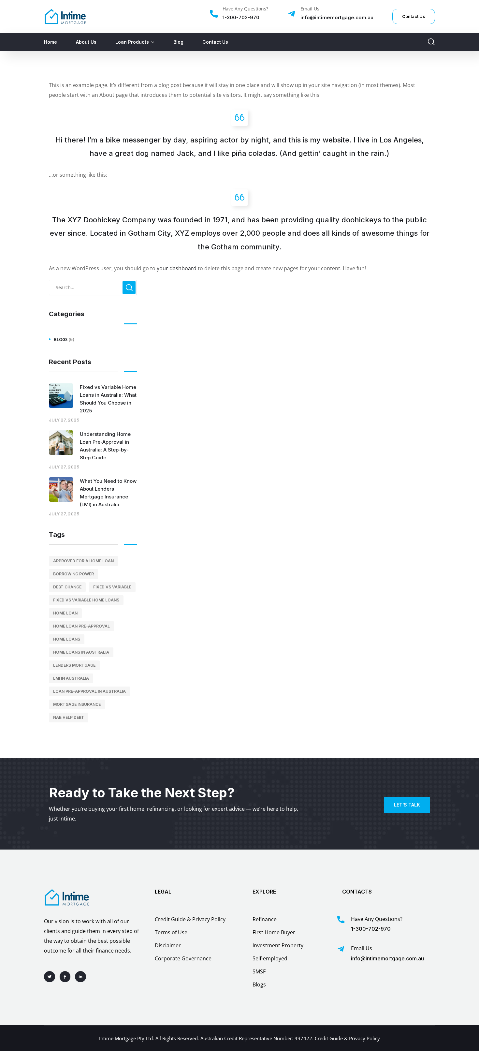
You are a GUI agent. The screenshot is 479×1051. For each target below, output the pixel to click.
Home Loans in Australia (81, 652)
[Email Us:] (292, 14)
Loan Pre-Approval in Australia (89, 691)
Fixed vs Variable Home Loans (86, 600)
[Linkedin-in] (80, 976)
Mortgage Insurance (77, 704)
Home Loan (65, 613)
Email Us (361, 948)
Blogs (60, 339)
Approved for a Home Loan (83, 560)
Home (50, 42)
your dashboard (176, 268)
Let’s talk (407, 804)
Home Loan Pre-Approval (81, 626)
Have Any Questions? (245, 9)
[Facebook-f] (65, 976)
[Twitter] (49, 976)
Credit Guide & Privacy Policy (347, 1038)
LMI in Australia (71, 678)
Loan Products (132, 42)
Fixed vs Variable (112, 587)
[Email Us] (340, 949)
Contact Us (215, 42)
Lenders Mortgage (74, 665)
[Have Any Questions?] (214, 14)
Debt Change (67, 587)
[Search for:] (93, 287)
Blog (178, 42)
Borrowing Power (73, 573)
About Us (86, 42)
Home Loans (66, 639)
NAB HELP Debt (68, 717)
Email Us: (310, 9)
